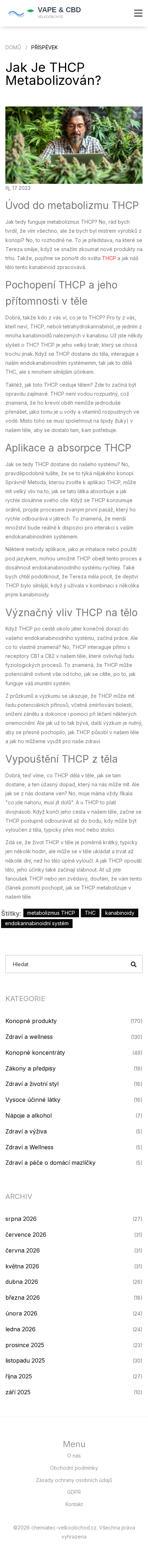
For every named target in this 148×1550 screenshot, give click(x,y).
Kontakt (74, 1504)
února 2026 (21, 1313)
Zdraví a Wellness (29, 1147)
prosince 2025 (24, 1345)
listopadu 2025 (25, 1360)
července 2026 (25, 1234)
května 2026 (22, 1266)
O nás (74, 1456)
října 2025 (18, 1376)
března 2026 (22, 1297)
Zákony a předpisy (30, 1068)
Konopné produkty (31, 1020)
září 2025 (18, 1392)
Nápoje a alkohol (28, 1115)
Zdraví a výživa (26, 1131)
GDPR (74, 1492)
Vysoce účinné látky (32, 1099)
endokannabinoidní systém (37, 923)
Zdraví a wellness (29, 1036)
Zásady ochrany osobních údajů (74, 1480)
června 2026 (22, 1250)
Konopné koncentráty (35, 1052)
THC (90, 913)
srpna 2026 (21, 1218)
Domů (13, 47)
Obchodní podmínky (74, 1468)
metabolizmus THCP (51, 913)
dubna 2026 (21, 1281)
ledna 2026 (20, 1329)
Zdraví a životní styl (32, 1083)
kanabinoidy (119, 913)
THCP (109, 258)
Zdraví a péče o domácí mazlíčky (50, 1162)
